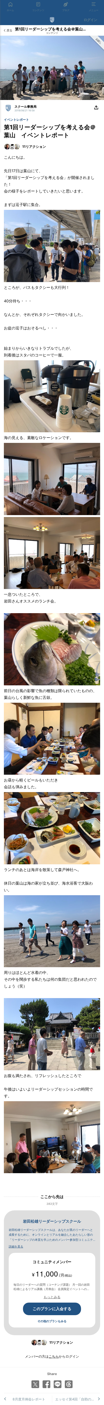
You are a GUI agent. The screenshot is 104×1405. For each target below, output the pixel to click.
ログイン (90, 20)
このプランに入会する (52, 1308)
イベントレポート (16, 119)
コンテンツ (52, 33)
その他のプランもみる (52, 1321)
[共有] (96, 108)
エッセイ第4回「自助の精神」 (77, 1399)
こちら (54, 1356)
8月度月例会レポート (29, 1399)
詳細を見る (16, 1246)
